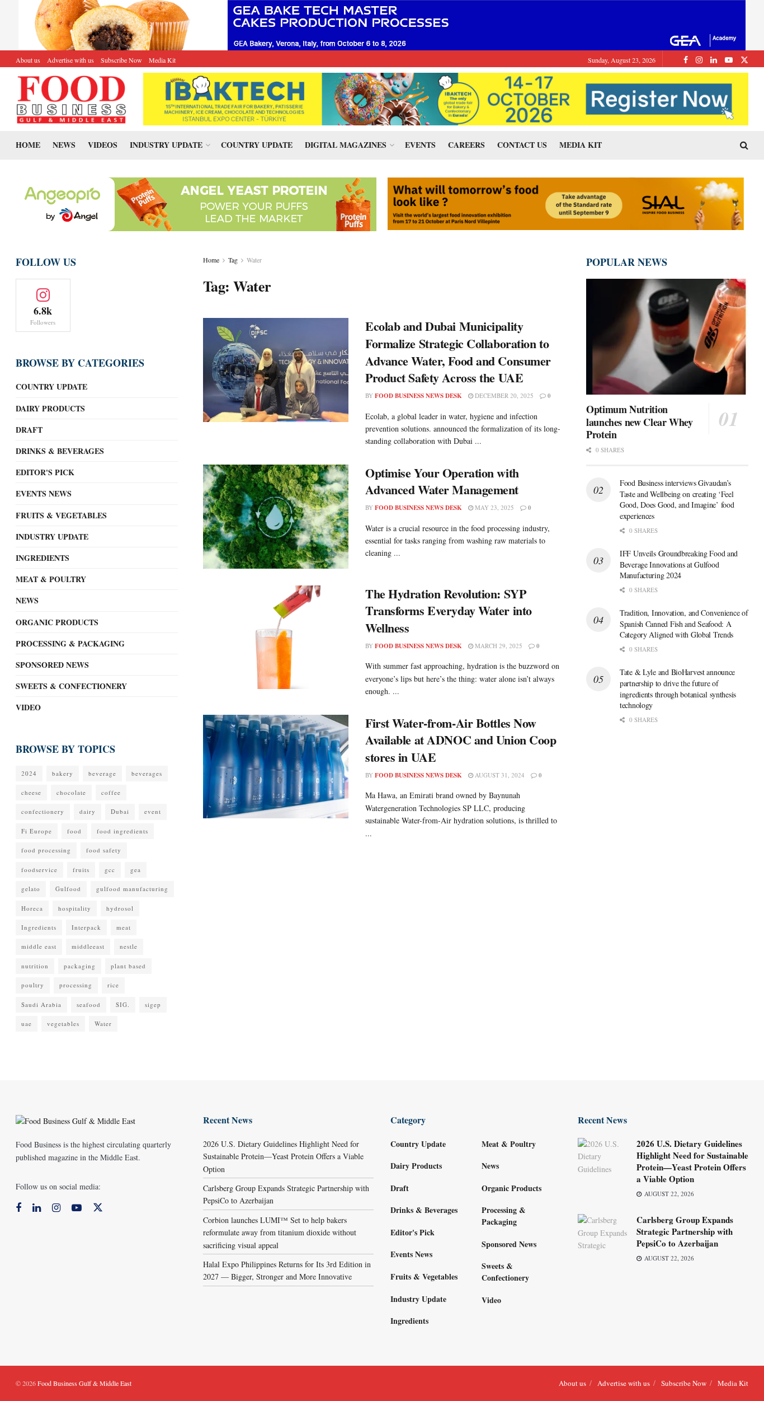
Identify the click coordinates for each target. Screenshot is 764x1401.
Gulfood (68, 888)
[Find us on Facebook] (685, 59)
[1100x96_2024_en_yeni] (445, 97)
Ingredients (42, 558)
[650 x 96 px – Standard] (566, 202)
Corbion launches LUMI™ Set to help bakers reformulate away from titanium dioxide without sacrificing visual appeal (279, 1232)
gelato (30, 888)
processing (75, 985)
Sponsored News (52, 665)
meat (123, 927)
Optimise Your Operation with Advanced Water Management (442, 481)
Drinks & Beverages (60, 451)
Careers (466, 145)
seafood (89, 1004)
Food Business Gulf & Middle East (84, 1383)
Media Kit (162, 59)
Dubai (120, 811)
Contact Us (522, 145)
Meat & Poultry (51, 579)
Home (28, 145)
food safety (103, 850)
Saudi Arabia (41, 1004)
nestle (129, 946)
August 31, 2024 (499, 775)
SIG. (123, 1004)
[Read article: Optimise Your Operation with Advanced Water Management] (275, 517)
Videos (102, 145)
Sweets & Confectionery (71, 686)
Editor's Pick (45, 472)
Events (420, 145)
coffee (111, 792)
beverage (102, 773)
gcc (110, 869)
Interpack (86, 927)
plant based (128, 966)
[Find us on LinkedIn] (713, 59)
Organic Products (57, 622)
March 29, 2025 (497, 645)
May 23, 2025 (493, 507)
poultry (32, 985)
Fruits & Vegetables (61, 515)
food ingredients (122, 831)
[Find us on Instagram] (699, 59)
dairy (87, 811)
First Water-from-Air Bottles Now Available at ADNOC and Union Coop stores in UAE (460, 740)
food (74, 831)
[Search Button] (744, 145)
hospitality (74, 908)
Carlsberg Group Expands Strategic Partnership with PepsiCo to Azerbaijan (684, 1231)
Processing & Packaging (70, 643)
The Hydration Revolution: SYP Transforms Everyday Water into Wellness (448, 611)
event (152, 811)
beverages (146, 773)
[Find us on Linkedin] (36, 1208)
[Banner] (194, 203)
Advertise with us (70, 59)
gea (135, 869)
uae (26, 1023)
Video (28, 707)
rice (113, 985)
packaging (80, 966)
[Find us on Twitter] (744, 59)
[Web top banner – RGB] (382, 23)
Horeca (32, 908)
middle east (38, 946)
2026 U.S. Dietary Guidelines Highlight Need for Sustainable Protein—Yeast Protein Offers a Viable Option (283, 1156)
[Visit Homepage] (72, 99)
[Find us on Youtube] (729, 59)
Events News (44, 493)
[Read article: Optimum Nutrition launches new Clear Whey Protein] (667, 337)
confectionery (42, 811)
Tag (233, 259)
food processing (46, 850)
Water (254, 259)
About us (28, 59)
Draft (29, 429)
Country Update (257, 145)
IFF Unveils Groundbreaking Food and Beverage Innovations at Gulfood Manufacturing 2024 (679, 564)
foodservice (39, 869)
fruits (81, 869)
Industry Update (166, 145)
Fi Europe (36, 831)
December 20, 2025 (503, 395)
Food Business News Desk (418, 395)
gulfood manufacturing (132, 888)
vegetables (63, 1023)
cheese (31, 792)
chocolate (71, 792)
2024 (29, 773)
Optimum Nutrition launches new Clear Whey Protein (639, 422)
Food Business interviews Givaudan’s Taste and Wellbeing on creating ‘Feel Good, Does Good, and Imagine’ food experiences (677, 499)
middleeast (88, 946)
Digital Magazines (345, 145)
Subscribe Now (121, 59)
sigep (153, 1004)
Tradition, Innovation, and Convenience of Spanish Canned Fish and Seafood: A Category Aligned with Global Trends (684, 623)
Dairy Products (50, 408)
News (64, 145)
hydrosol (120, 908)
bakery (62, 773)
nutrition (35, 966)
